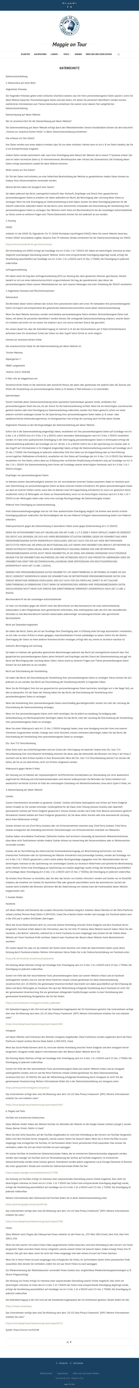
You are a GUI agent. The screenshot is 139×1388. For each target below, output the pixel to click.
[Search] (118, 54)
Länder (54, 54)
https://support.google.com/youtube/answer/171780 (32, 1172)
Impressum (62, 1373)
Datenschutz (46, 1373)
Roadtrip (25, 54)
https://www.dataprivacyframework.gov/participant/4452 (34, 1024)
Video (66, 54)
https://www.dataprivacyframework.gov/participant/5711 (34, 1323)
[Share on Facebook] (70, 1342)
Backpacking (40, 54)
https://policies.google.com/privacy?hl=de (26, 1204)
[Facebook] (67, 7)
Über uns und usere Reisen (99, 54)
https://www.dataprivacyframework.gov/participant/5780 (34, 1221)
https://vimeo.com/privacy (19, 1306)
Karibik (78, 54)
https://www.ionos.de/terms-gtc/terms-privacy (29, 244)
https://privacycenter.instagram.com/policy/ (27, 1087)
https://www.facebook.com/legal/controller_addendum (33, 1002)
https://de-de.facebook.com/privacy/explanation (30, 958)
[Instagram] (71, 7)
